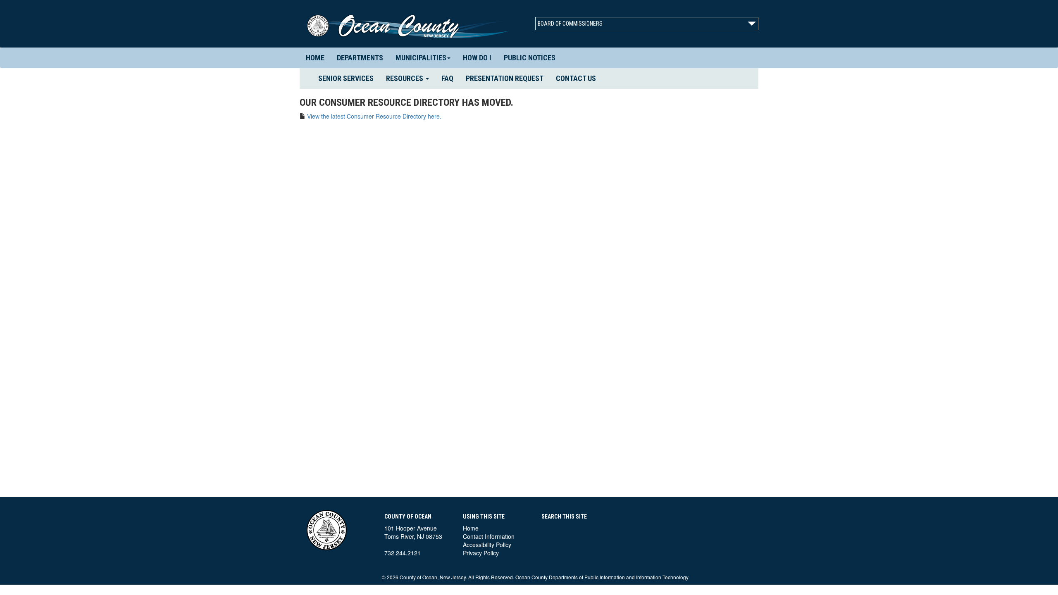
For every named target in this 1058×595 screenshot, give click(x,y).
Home (315, 57)
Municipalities (421, 57)
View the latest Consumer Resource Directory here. (374, 116)
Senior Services (349, 78)
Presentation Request (504, 78)
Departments (360, 57)
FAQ (447, 78)
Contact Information (489, 536)
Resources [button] (405, 78)
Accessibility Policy (487, 544)
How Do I (477, 57)
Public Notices (529, 57)
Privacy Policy (481, 553)
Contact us (576, 78)
